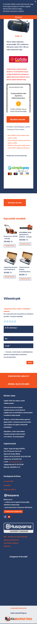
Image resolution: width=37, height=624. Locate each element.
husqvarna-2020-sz (10, 489)
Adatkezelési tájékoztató (11, 540)
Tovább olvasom (9, 245)
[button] (27, 21)
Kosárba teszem (17, 119)
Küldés (30, 362)
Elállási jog (7, 546)
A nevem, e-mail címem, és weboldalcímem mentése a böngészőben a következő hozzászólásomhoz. (18, 354)
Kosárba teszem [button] (25, 244)
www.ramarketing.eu (18, 613)
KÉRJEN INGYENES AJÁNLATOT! (18, 376)
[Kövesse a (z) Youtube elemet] (9, 516)
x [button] (35, 1)
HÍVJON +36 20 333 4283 (18, 384)
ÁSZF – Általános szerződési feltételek (15, 537)
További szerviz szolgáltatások (13, 511)
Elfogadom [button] (18, 17)
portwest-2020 (8, 481)
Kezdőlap (10, 127)
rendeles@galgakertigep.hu (15, 461)
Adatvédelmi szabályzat (11, 543)
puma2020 (7, 485)
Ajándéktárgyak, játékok (22, 127)
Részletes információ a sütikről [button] (13, 11)
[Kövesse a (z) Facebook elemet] (5, 516)
